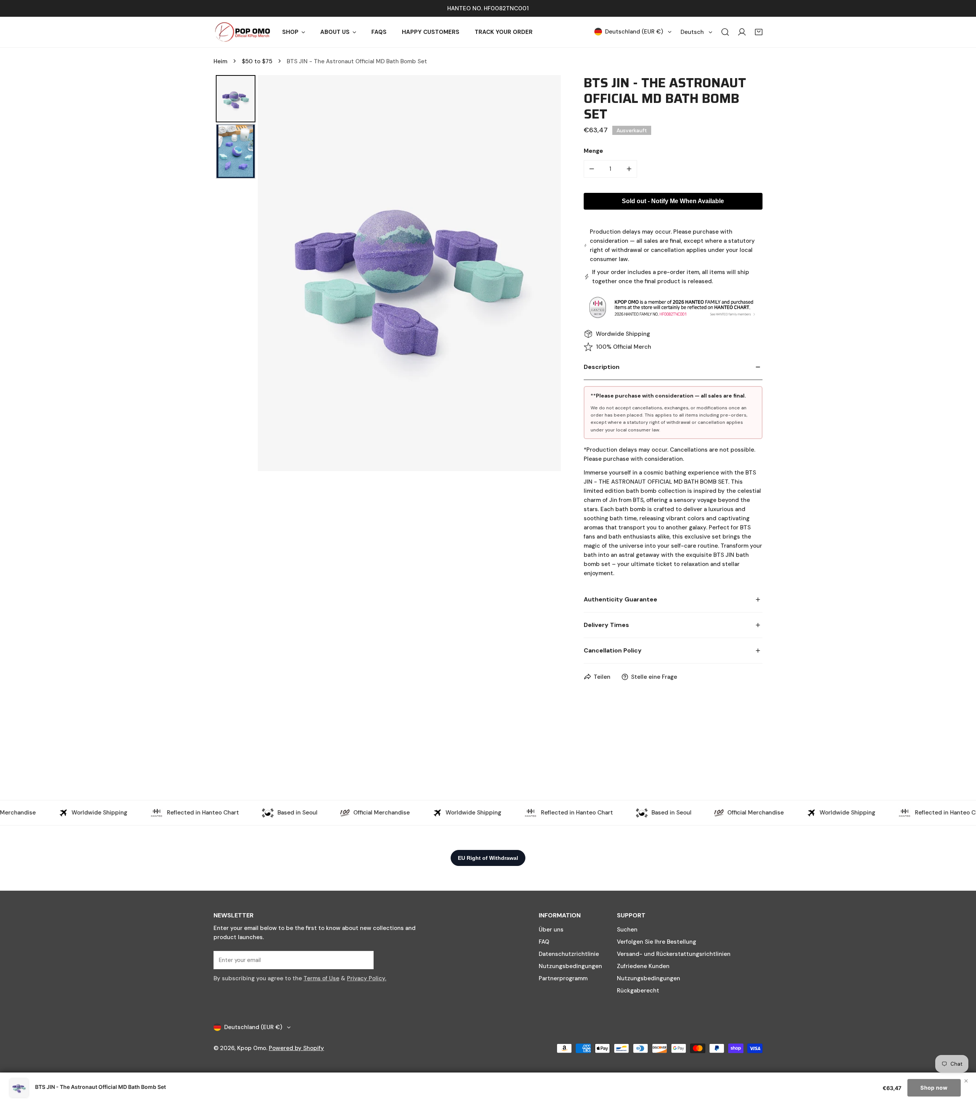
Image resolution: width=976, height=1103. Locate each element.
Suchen (627, 929)
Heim (220, 61)
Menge (593, 151)
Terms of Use (321, 978)
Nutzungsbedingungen (570, 966)
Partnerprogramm (563, 978)
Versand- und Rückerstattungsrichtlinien (673, 954)
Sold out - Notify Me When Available (673, 201)
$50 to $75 (257, 61)
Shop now (933, 1087)
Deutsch (692, 32)
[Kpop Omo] (242, 32)
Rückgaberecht (638, 990)
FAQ (544, 942)
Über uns (551, 929)
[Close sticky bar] (966, 1081)
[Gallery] (387, 273)
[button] (758, 32)
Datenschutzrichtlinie (569, 954)
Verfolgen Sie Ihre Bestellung (656, 942)
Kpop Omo (251, 1048)
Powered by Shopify (296, 1048)
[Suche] (725, 32)
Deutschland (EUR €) (634, 31)
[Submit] (364, 959)
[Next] (550, 273)
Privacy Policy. (366, 978)
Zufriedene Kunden (643, 966)
